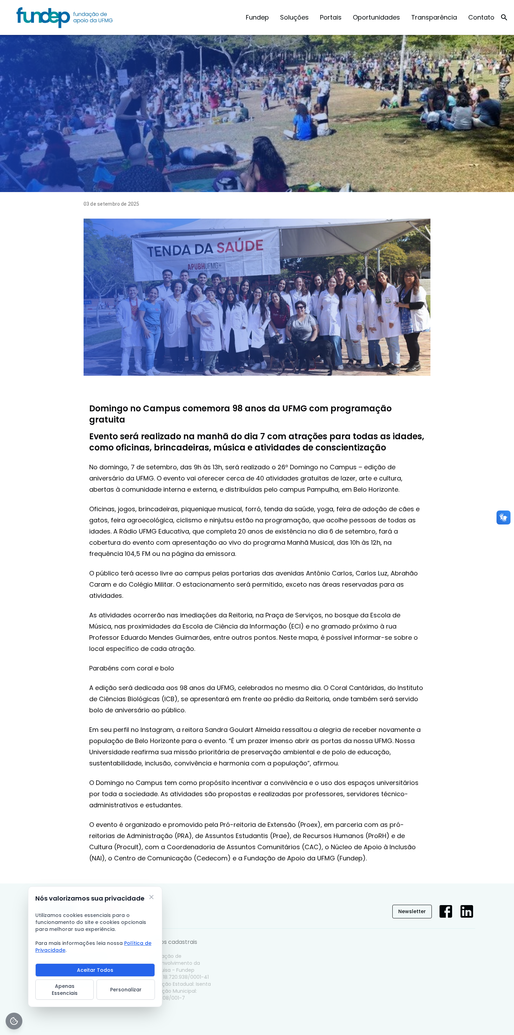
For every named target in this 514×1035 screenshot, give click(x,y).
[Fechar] (151, 897)
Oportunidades (376, 17)
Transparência (434, 17)
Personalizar (126, 989)
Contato (481, 17)
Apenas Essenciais (65, 990)
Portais (331, 17)
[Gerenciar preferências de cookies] (14, 1021)
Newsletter (412, 911)
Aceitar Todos (95, 970)
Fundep (257, 17)
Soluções (294, 17)
